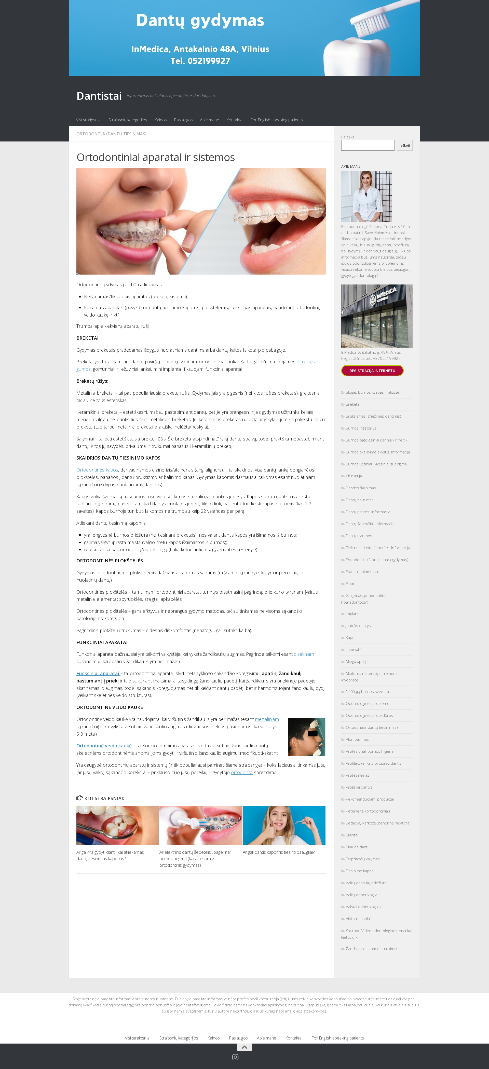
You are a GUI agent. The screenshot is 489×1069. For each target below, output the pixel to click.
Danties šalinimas (361, 487)
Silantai (352, 834)
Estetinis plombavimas (365, 571)
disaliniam (304, 654)
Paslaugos (183, 120)
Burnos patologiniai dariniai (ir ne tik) (377, 440)
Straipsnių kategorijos (127, 120)
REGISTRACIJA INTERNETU (372, 370)
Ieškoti (405, 145)
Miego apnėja (357, 661)
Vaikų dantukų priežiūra (366, 882)
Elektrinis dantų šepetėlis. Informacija (378, 547)
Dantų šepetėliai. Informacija (370, 523)
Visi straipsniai (88, 120)
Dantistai (99, 95)
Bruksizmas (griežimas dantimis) (373, 416)
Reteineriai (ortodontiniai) (368, 811)
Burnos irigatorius (361, 428)
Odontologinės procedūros (369, 715)
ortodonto (242, 772)
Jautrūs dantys (358, 625)
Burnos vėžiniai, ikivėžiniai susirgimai (377, 463)
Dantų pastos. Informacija (368, 511)
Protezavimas (357, 775)
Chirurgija (354, 475)
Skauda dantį (357, 846)
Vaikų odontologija (361, 894)
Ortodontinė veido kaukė (104, 746)
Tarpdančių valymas (363, 858)
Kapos (351, 637)
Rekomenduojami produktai (370, 799)
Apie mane (209, 120)
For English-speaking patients (276, 120)
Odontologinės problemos (368, 703)
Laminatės (354, 649)
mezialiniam (267, 719)
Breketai (353, 404)
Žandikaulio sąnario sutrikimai (371, 948)
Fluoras (352, 583)
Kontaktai (234, 120)
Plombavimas (357, 739)
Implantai (353, 613)
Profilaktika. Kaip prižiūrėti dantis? (374, 763)
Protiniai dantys (359, 787)
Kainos (160, 120)
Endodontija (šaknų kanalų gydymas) (377, 559)
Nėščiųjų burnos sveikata (367, 691)
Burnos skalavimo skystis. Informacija (378, 451)
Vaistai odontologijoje (364, 906)
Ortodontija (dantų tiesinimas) (111, 134)
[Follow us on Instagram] (235, 1057)
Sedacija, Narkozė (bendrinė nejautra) (378, 822)
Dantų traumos (359, 535)
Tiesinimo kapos (360, 870)
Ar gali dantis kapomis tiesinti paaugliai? (279, 852)
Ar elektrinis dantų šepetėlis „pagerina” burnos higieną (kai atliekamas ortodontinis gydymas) (195, 858)
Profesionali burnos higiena (369, 751)
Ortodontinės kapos (97, 470)
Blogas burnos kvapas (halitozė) (373, 392)
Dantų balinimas (360, 499)
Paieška (347, 136)
